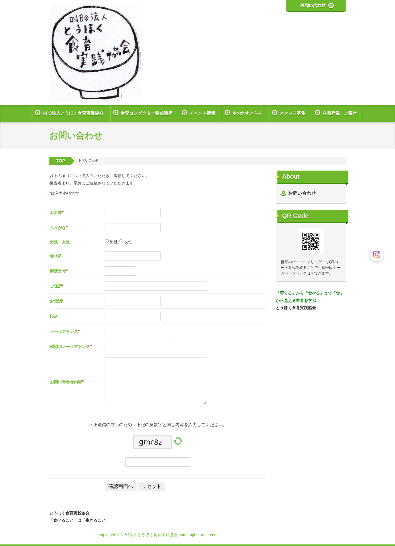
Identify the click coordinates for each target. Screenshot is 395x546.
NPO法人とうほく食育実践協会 (73, 113)
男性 (113, 241)
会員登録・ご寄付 (339, 113)
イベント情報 (202, 113)
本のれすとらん (247, 113)
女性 (127, 241)
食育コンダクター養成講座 (147, 113)
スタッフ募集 (293, 113)
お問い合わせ (302, 193)
